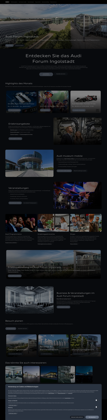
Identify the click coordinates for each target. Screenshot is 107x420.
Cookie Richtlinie (51, 393)
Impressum (70, 393)
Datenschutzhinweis (61, 393)
